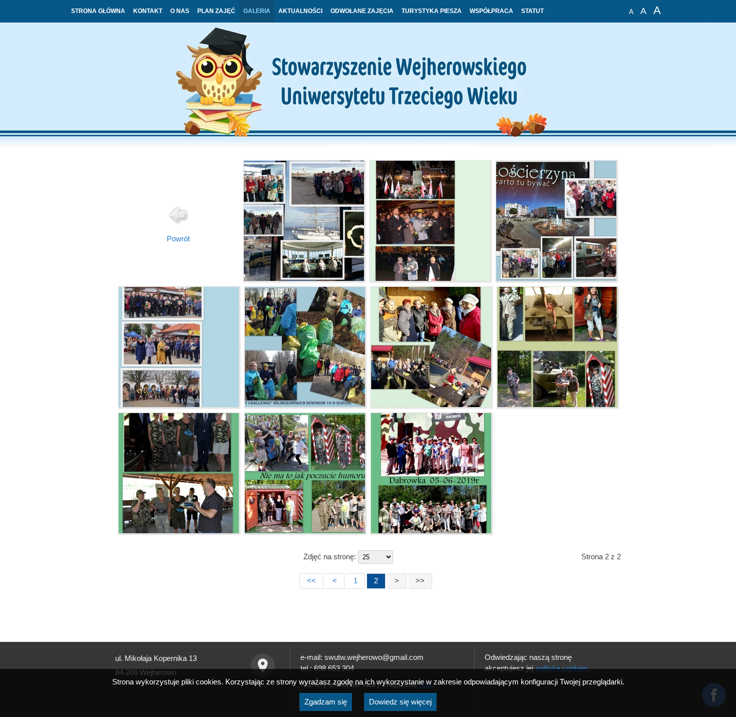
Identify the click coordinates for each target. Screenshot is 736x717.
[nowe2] (431, 531)
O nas (179, 11)
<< (311, 581)
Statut (532, 11)
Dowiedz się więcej (400, 702)
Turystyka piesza (432, 11)
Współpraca (491, 11)
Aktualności (300, 11)
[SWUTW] (305, 405)
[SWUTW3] (556, 278)
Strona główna (98, 11)
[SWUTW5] (430, 278)
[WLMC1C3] (304, 278)
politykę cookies (561, 668)
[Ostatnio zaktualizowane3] (431, 405)
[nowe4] (179, 531)
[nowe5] (557, 405)
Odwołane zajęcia (362, 11)
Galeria (256, 11)
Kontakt (147, 11)
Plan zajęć (216, 11)
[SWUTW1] (179, 405)
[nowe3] (305, 531)
